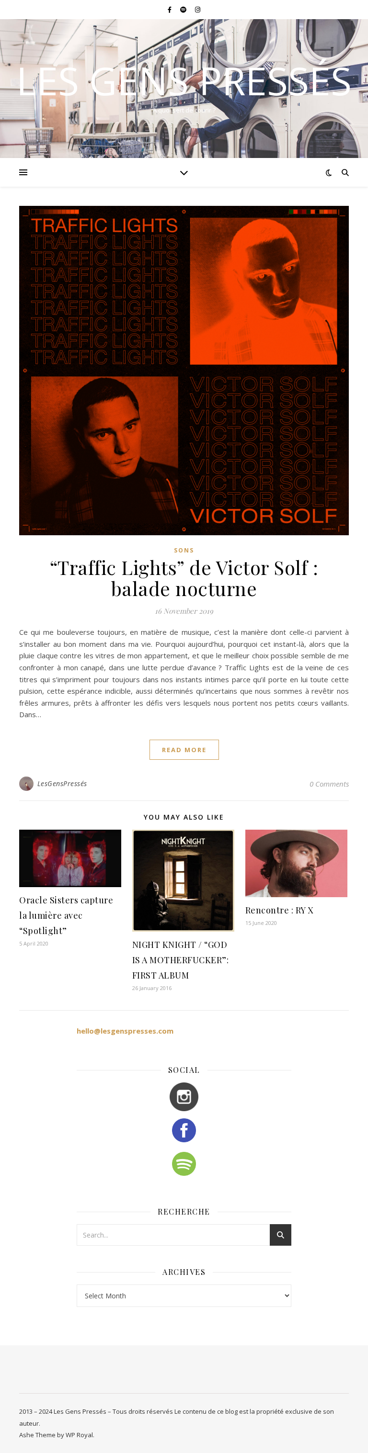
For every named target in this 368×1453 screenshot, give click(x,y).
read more (184, 749)
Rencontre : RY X (279, 910)
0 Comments (329, 783)
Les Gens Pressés (184, 80)
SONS (184, 550)
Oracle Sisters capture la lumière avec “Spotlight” (66, 915)
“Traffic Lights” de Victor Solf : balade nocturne (184, 577)
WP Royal (79, 1434)
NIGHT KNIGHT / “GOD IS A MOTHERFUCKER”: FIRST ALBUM (180, 960)
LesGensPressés (62, 783)
